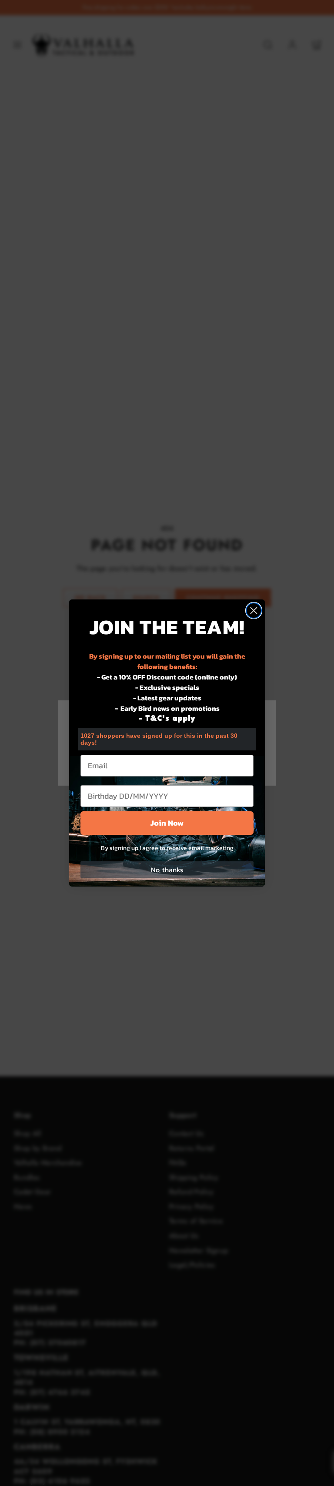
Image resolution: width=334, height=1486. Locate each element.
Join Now (167, 823)
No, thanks (167, 869)
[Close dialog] (253, 610)
